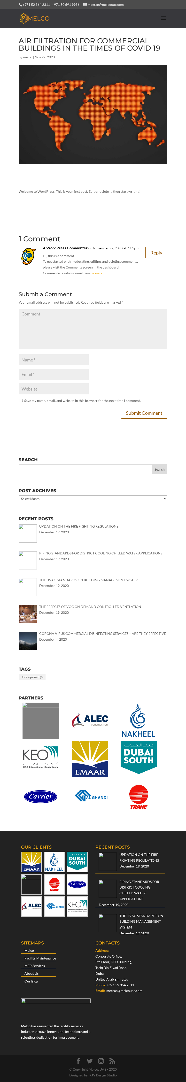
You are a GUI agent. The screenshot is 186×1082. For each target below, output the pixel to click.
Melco (29, 950)
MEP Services (34, 966)
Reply (156, 252)
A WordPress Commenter (65, 248)
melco (27, 57)
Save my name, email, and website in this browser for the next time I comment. (82, 401)
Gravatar (97, 273)
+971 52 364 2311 (120, 985)
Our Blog (31, 981)
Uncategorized (32, 677)
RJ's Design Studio (103, 1075)
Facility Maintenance (40, 958)
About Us (31, 973)
